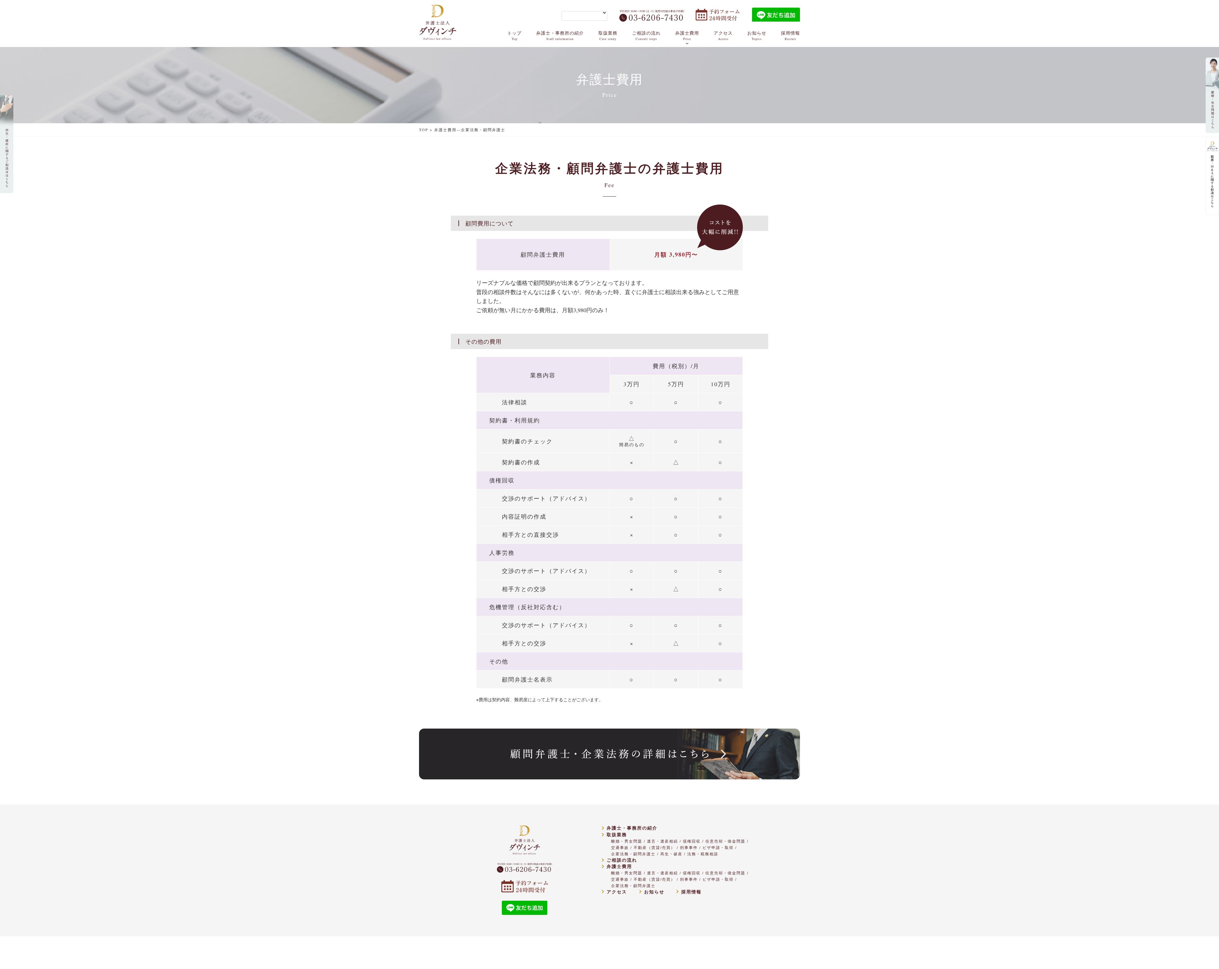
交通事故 (620, 847)
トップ (514, 35)
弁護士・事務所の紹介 (560, 35)
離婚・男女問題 (626, 841)
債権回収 (692, 841)
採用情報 (790, 35)
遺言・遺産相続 (662, 841)
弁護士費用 (687, 35)
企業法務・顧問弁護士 (633, 853)
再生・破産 (671, 853)
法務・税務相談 (702, 853)
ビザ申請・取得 (718, 847)
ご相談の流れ (646, 35)
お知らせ (756, 35)
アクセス (723, 35)
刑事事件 (689, 847)
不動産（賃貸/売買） (654, 847)
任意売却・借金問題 (725, 841)
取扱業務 (607, 35)
